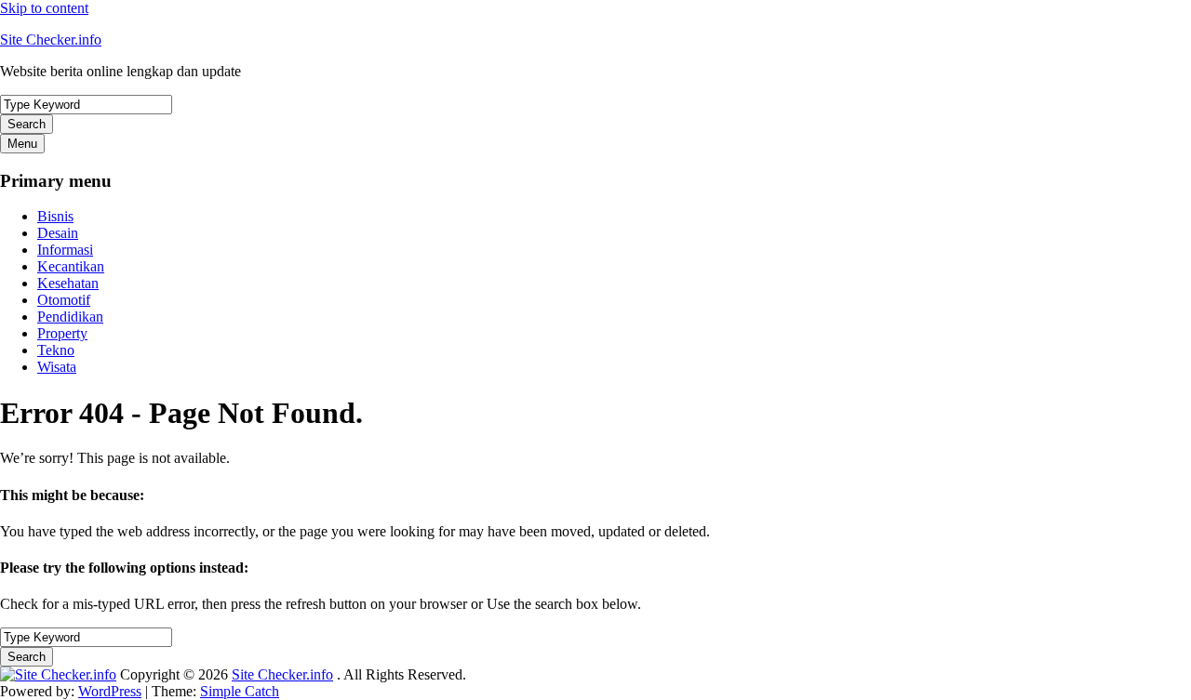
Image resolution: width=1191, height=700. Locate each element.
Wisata (56, 367)
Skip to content (44, 8)
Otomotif (63, 300)
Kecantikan (70, 266)
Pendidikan (70, 316)
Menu (22, 144)
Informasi (65, 250)
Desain (57, 233)
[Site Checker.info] (58, 674)
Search (26, 124)
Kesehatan (68, 283)
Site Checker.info (50, 39)
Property (62, 333)
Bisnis (55, 216)
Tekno (55, 350)
